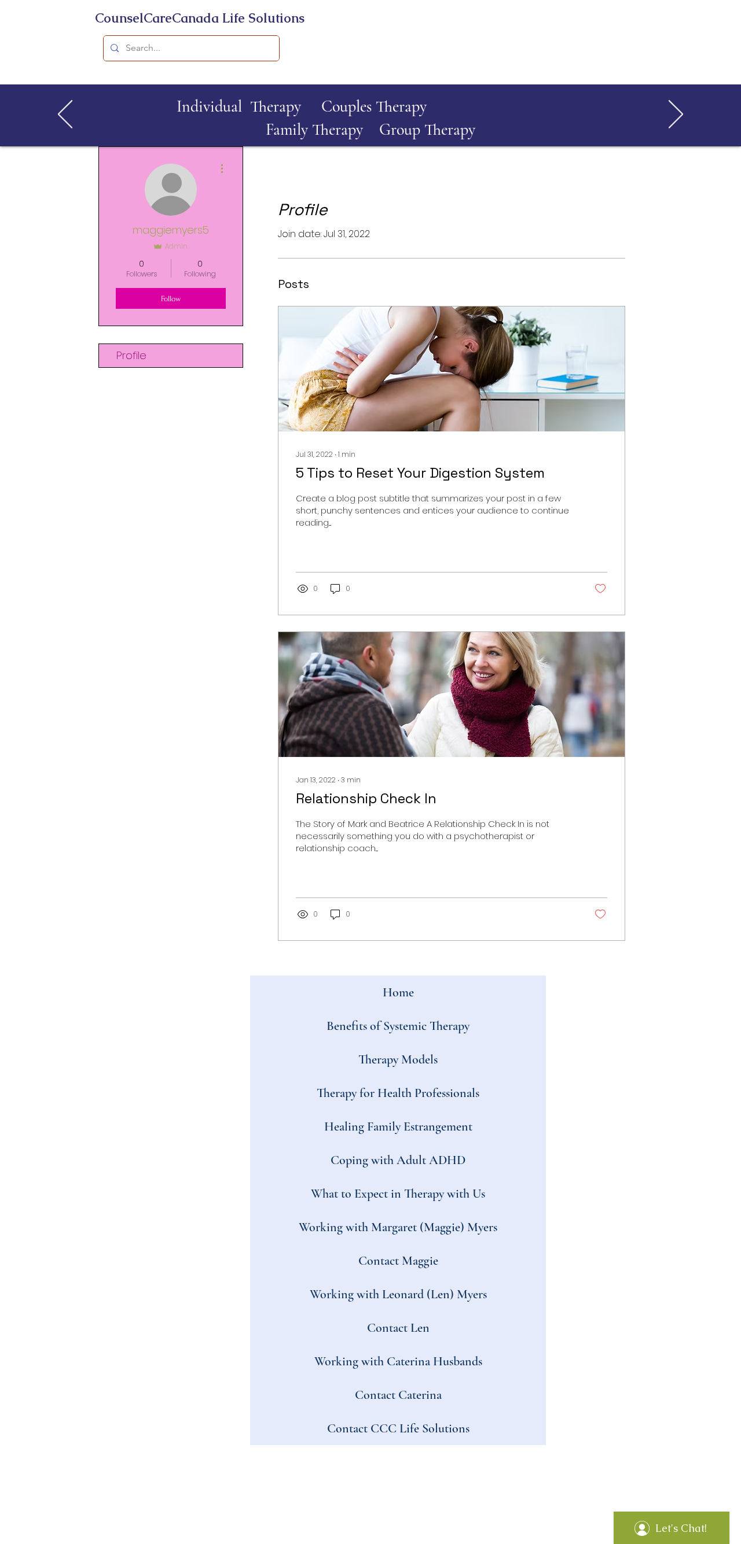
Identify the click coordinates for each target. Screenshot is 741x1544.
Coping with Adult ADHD (398, 1160)
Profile (131, 355)
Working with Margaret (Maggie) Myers (398, 1227)
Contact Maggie (398, 1260)
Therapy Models (398, 1059)
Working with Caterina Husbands (398, 1361)
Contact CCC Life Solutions (398, 1428)
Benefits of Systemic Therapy (398, 1025)
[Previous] (65, 115)
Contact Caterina (398, 1394)
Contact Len (398, 1327)
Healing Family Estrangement (398, 1126)
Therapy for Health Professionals (398, 1092)
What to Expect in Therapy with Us (398, 1193)
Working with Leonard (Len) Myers (398, 1294)
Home (398, 992)
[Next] (676, 115)
